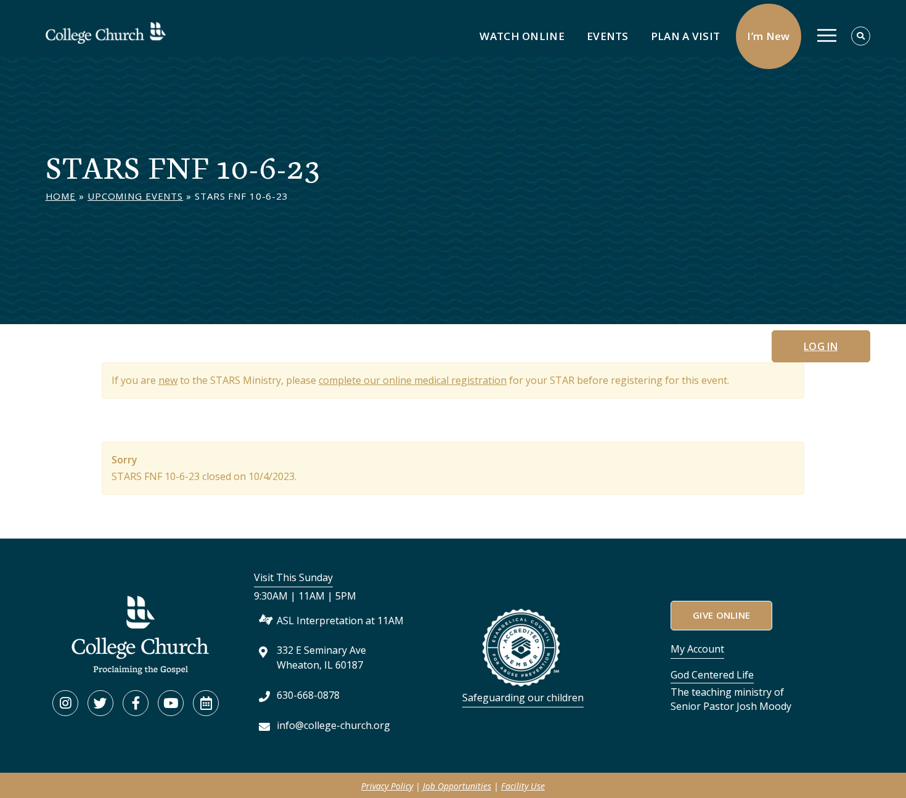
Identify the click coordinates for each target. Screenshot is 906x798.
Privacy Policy (387, 786)
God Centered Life (712, 675)
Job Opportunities (457, 786)
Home (61, 196)
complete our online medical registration (413, 380)
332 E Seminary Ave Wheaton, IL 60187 (321, 657)
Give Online (721, 615)
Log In (821, 346)
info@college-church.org (333, 725)
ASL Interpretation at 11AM (340, 620)
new (168, 380)
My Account (697, 649)
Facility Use (523, 786)
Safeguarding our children (523, 697)
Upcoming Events (135, 196)
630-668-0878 (308, 695)
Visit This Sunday (293, 577)
